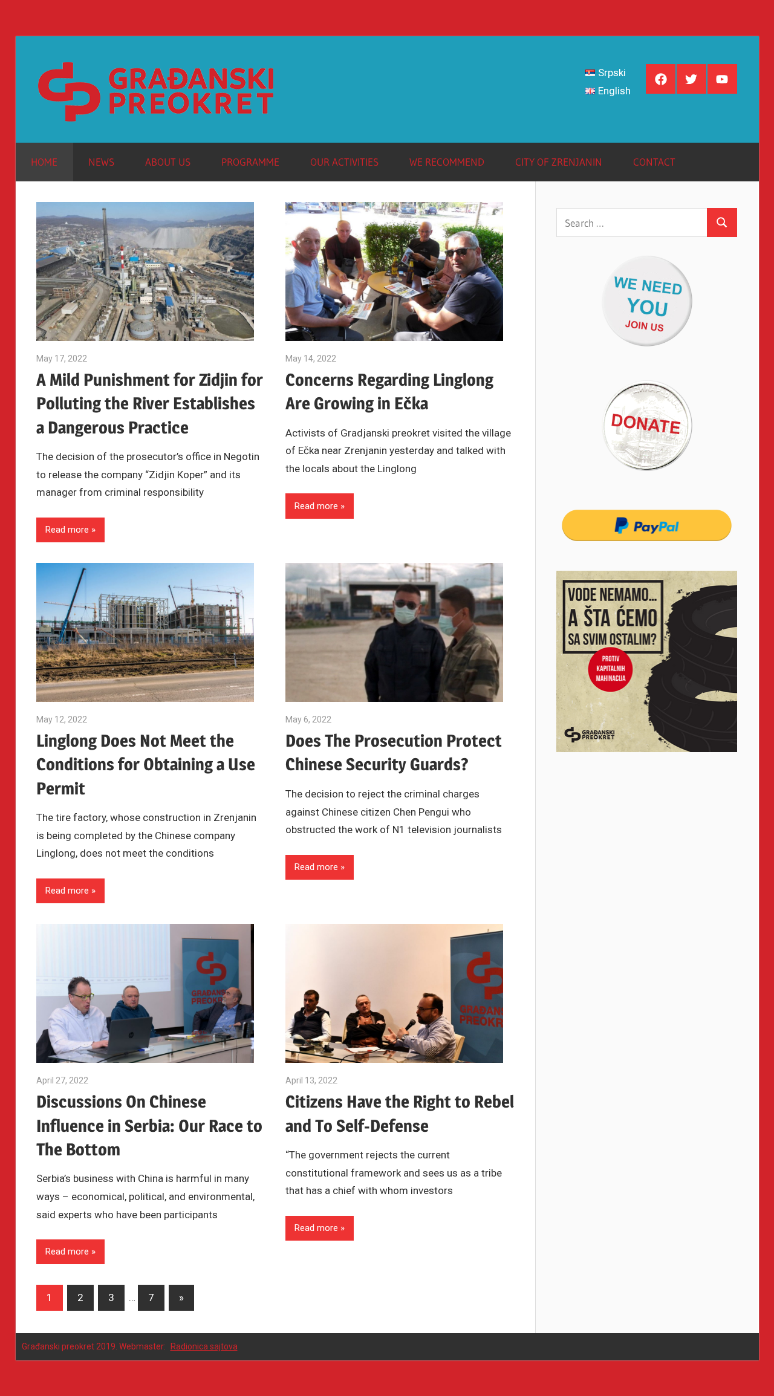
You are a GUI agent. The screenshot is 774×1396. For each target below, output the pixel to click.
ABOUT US (167, 161)
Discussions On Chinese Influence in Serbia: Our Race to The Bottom (149, 1125)
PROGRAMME (250, 161)
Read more (67, 529)
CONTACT (654, 161)
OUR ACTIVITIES (344, 161)
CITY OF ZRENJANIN (558, 161)
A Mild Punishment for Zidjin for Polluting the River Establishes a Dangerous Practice (149, 403)
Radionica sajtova (204, 1346)
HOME (44, 161)
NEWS (101, 161)
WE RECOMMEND (446, 161)
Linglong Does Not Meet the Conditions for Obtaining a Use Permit (145, 764)
